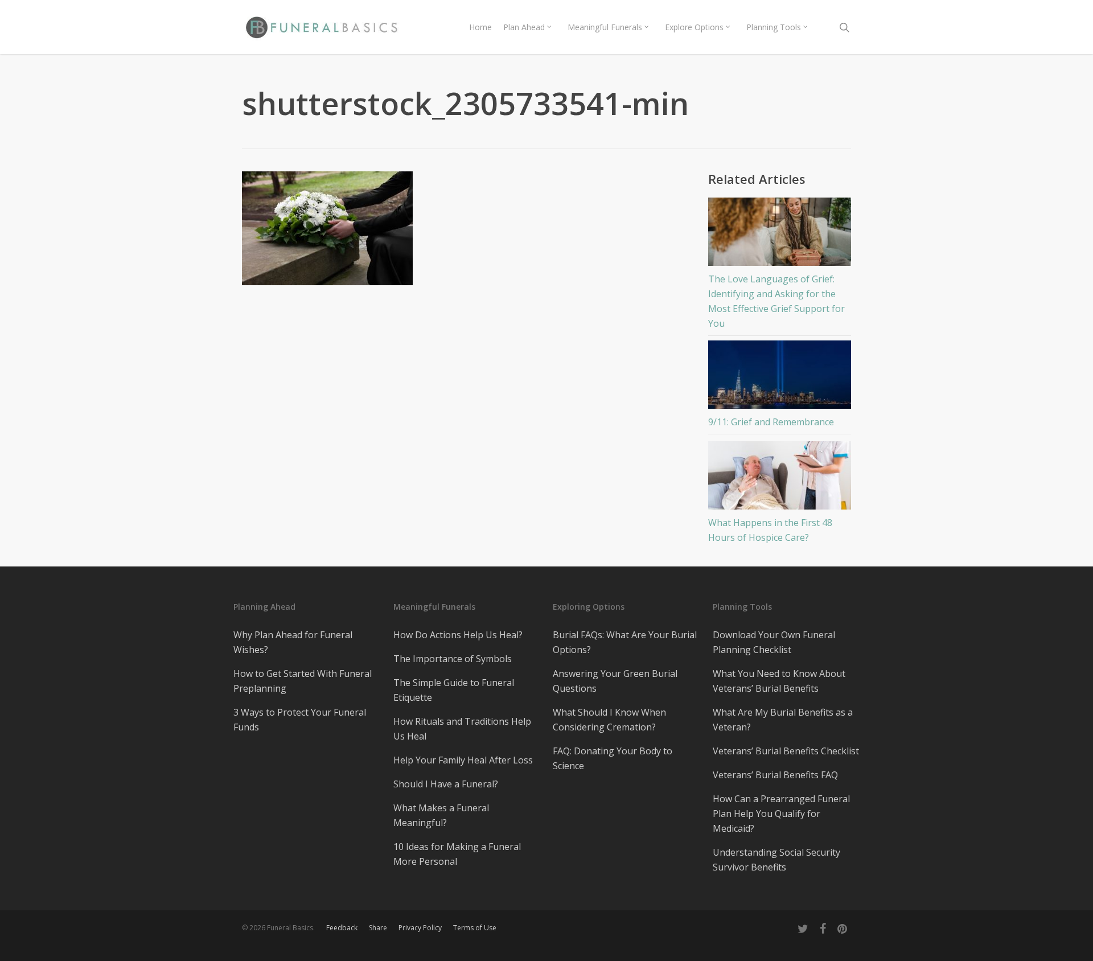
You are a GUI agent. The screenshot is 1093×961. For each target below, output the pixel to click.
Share (378, 928)
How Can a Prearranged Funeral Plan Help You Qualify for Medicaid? (781, 813)
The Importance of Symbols (452, 658)
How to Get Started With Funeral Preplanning (302, 681)
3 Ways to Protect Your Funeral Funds (299, 719)
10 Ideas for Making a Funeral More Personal (457, 854)
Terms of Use (474, 928)
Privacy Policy (420, 928)
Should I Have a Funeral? (445, 784)
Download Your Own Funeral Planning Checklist (774, 642)
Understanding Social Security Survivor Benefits (776, 859)
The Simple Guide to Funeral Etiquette (453, 690)
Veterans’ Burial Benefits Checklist (786, 751)
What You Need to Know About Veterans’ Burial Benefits (779, 681)
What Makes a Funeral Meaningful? (441, 815)
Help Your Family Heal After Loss (463, 760)
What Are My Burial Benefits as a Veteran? (783, 719)
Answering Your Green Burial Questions (615, 681)
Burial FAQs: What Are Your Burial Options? (625, 642)
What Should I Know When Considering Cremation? (609, 719)
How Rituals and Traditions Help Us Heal (462, 728)
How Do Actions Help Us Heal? (458, 635)
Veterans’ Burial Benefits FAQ (775, 775)
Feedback (342, 928)
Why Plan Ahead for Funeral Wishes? (292, 642)
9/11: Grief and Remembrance (771, 422)
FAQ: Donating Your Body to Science (612, 758)
